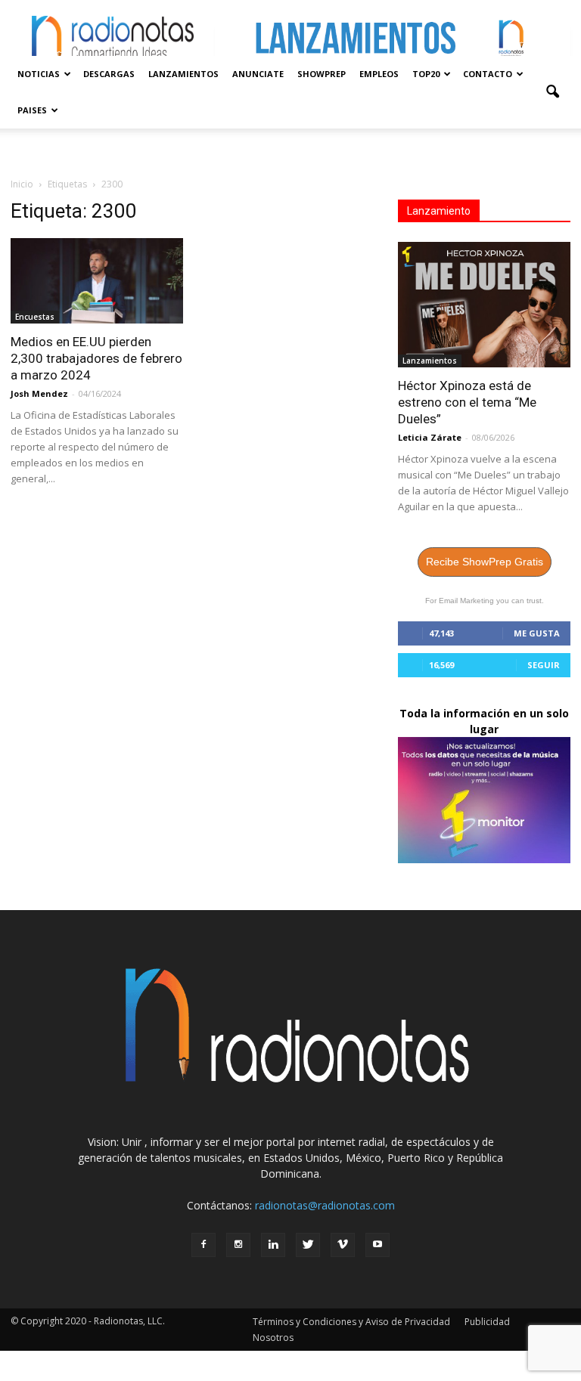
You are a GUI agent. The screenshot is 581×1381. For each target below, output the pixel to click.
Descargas (109, 73)
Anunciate (258, 73)
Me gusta (537, 633)
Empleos (379, 73)
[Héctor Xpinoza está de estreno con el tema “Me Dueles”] (484, 304)
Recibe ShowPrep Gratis (484, 562)
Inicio (22, 184)
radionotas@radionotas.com (325, 1205)
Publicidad (487, 1321)
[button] (552, 92)
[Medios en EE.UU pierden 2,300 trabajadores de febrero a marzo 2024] (97, 281)
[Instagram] (238, 1245)
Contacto (487, 73)
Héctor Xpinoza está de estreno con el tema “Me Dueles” (467, 402)
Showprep (321, 73)
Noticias (38, 73)
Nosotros (273, 1337)
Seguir (543, 664)
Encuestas (34, 316)
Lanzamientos (183, 73)
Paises (32, 110)
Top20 (426, 73)
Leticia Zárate (429, 437)
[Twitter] (308, 1245)
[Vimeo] (343, 1245)
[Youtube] (377, 1245)
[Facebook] (203, 1245)
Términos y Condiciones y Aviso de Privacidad (351, 1321)
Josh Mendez (39, 393)
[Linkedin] (273, 1245)
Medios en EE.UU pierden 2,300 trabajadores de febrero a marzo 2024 (96, 358)
